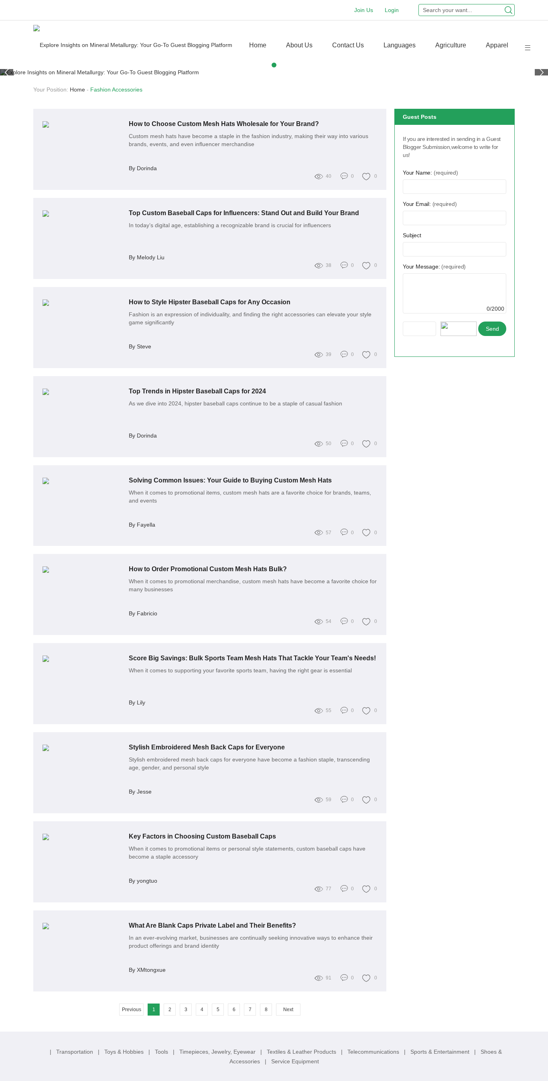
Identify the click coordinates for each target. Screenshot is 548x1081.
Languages (400, 45)
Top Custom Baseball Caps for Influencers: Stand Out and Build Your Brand (244, 213)
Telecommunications (374, 1051)
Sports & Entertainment (440, 1051)
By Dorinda (143, 168)
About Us (299, 45)
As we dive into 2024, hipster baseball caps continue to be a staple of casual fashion (235, 403)
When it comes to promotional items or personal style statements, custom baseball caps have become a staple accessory (247, 852)
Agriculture (450, 45)
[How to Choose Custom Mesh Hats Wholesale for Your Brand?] (83, 124)
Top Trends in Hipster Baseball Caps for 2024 (197, 391)
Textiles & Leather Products (302, 1051)
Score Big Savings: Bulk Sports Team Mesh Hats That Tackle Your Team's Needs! (252, 658)
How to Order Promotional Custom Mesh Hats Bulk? (208, 569)
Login (392, 10)
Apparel (497, 45)
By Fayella (142, 524)
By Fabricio (143, 613)
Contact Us (348, 45)
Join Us (363, 10)
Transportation (75, 1051)
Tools (162, 1051)
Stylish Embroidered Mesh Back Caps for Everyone (207, 747)
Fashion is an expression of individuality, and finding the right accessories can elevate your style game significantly (250, 318)
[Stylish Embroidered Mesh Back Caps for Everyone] (83, 748)
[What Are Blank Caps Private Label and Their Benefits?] (83, 926)
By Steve (140, 346)
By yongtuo (143, 880)
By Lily (137, 702)
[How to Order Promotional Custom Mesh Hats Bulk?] (83, 569)
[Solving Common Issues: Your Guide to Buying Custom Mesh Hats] (83, 481)
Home (257, 45)
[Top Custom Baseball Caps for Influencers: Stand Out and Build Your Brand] (83, 213)
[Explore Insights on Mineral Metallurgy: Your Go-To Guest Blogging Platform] (132, 44)
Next (288, 1009)
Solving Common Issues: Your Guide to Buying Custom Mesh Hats (230, 480)
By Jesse (140, 791)
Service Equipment (295, 1061)
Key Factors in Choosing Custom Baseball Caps (202, 836)
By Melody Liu (146, 257)
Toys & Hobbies (124, 1051)
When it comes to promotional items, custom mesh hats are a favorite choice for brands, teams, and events (250, 496)
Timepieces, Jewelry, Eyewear (218, 1051)
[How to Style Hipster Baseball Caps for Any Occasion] (83, 302)
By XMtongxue (147, 970)
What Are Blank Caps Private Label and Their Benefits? (212, 925)
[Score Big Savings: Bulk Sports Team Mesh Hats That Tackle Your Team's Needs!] (83, 659)
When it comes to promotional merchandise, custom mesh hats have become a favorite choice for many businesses (253, 585)
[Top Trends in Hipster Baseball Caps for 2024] (83, 392)
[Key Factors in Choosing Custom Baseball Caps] (83, 837)
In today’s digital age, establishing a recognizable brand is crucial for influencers (230, 225)
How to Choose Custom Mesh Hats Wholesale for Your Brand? (224, 123)
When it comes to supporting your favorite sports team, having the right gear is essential (240, 670)
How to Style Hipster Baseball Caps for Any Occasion (209, 302)
